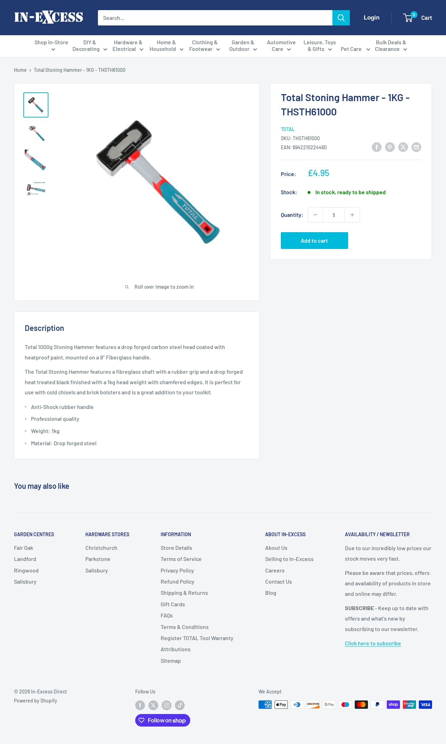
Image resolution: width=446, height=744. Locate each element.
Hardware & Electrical (128, 45)
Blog (270, 592)
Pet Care (352, 48)
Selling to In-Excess (289, 558)
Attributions (176, 649)
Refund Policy (177, 581)
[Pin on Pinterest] (390, 146)
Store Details (176, 547)
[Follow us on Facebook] (140, 705)
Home (20, 70)
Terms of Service (181, 558)
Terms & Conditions (185, 626)
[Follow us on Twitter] (153, 705)
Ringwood (26, 570)
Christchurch (101, 547)
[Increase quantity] (352, 214)
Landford (25, 558)
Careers (275, 570)
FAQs (167, 615)
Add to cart (314, 240)
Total (288, 129)
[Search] (341, 17)
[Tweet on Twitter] (403, 146)
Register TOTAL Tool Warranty (197, 638)
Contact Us (278, 581)
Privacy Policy (177, 570)
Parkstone (97, 558)
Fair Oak (23, 547)
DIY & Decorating (86, 45)
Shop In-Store (51, 42)
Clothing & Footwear (203, 45)
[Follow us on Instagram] (166, 705)
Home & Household (162, 45)
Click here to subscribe (373, 643)
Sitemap (171, 660)
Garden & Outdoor (242, 45)
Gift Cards (173, 604)
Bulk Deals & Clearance (390, 45)
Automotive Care (281, 45)
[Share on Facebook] (377, 146)
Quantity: (292, 214)
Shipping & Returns (184, 592)
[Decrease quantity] (315, 214)
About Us (276, 547)
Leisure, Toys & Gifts (319, 45)
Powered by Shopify (35, 701)
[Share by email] (416, 146)
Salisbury (25, 581)
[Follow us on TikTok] (180, 705)
